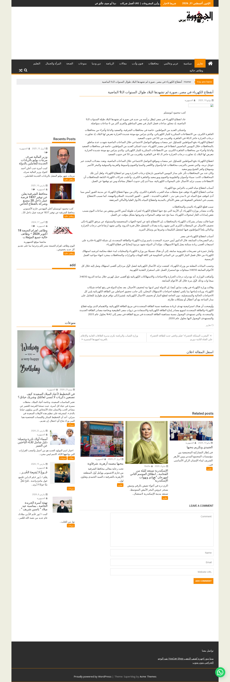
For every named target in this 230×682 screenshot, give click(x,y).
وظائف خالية (196, 70)
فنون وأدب (137, 63)
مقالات (123, 63)
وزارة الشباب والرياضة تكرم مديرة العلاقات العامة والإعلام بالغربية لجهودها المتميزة (109, 337)
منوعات (82, 63)
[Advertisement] (84, 34)
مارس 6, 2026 (38, 494)
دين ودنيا (96, 63)
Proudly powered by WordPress (92, 676)
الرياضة (110, 63)
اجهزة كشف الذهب (193, 658)
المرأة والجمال (53, 63)
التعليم (36, 63)
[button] (220, 672)
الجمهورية (189, 100)
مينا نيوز (208, 658)
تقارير (200, 63)
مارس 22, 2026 (38, 430)
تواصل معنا (207, 650)
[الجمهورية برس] (210, 63)
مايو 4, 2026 (160, 466)
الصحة (69, 63)
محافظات (153, 63)
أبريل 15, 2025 (38, 148)
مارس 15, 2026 (38, 464)
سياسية (188, 63)
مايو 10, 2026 (204, 442)
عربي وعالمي (171, 63)
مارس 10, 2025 (38, 185)
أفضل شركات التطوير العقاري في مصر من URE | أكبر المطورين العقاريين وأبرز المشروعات (114, 3)
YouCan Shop (175, 658)
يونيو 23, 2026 (66, 389)
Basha (147, 466)
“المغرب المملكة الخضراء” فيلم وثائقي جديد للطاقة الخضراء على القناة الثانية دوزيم (181, 337)
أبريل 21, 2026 (114, 459)
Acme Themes (148, 676)
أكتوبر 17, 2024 (38, 222)
